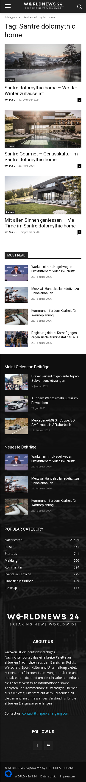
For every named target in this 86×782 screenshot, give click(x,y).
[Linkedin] (48, 745)
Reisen (10, 80)
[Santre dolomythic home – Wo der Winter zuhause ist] (43, 63)
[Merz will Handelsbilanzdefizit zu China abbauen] (16, 295)
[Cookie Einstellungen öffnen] (8, 776)
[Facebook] (37, 745)
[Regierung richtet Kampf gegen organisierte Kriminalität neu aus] (16, 339)
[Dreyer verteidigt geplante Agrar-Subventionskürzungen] (16, 382)
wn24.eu (10, 99)
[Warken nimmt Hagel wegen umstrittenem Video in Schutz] (16, 273)
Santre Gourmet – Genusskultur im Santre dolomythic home (41, 156)
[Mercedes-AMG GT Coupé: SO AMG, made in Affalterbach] (16, 426)
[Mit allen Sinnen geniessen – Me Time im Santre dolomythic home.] (43, 195)
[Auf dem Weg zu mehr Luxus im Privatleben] (16, 404)
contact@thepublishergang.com (45, 713)
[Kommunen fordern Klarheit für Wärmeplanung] (16, 317)
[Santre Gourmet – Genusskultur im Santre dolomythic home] (43, 129)
